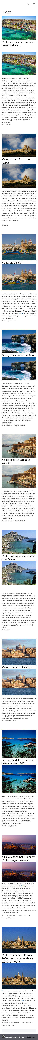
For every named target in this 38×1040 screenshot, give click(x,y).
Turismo (27, 915)
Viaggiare (11, 918)
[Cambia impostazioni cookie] (3, 1036)
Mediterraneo (8, 1023)
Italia (5, 826)
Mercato (16, 1023)
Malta (21, 313)
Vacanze (7, 630)
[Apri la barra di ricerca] (28, 4)
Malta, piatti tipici (11, 262)
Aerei (6, 915)
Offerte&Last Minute (26, 1023)
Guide (6, 225)
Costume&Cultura (10, 721)
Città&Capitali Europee (11, 425)
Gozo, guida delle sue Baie (18, 355)
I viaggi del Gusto (10, 321)
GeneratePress (30, 1037)
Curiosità (7, 125)
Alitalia (23, 886)
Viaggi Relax (12, 826)
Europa (22, 425)
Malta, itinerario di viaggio (17, 667)
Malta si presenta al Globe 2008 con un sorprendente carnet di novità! (17, 958)
